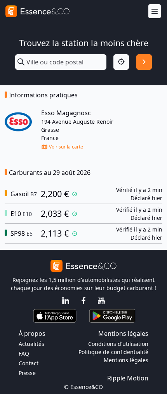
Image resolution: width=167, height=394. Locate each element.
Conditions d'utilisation (118, 343)
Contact (28, 363)
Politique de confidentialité (113, 352)
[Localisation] (121, 62)
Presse (27, 373)
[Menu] (154, 11)
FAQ (24, 353)
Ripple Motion (127, 378)
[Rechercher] (144, 62)
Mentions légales (126, 360)
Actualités (31, 343)
